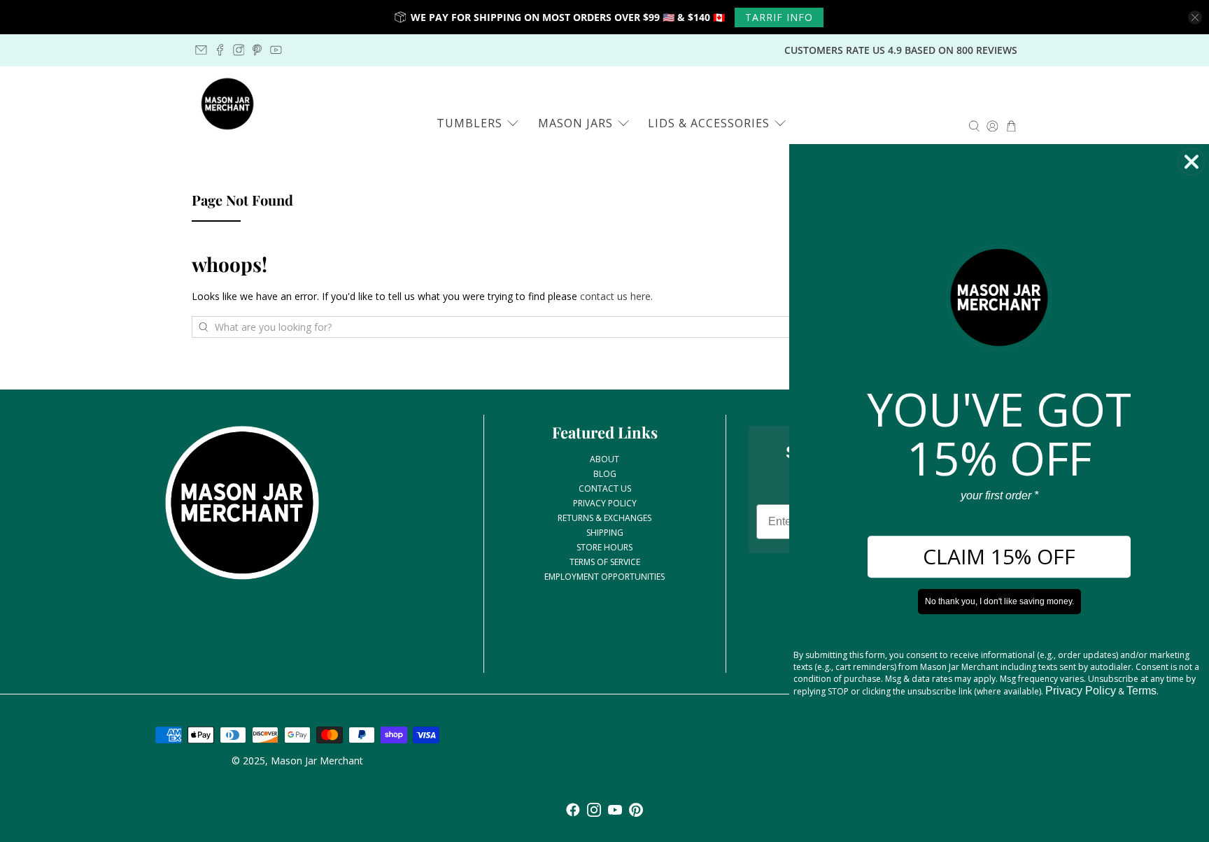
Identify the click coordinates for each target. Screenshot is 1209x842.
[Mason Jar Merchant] (227, 104)
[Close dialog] (1192, 162)
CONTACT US (605, 488)
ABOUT (604, 459)
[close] (1195, 17)
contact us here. (616, 296)
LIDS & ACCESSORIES (709, 123)
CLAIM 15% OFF (999, 557)
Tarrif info (779, 17)
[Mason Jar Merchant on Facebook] (220, 50)
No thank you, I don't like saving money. (999, 602)
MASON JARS (575, 123)
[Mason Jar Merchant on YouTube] (276, 50)
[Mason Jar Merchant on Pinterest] (257, 50)
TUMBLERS (469, 123)
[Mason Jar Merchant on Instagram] (239, 50)
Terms (1141, 691)
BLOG (604, 474)
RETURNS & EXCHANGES (604, 518)
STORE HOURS (604, 547)
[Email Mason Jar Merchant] (201, 50)
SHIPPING (604, 532)
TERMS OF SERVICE (605, 562)
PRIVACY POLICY (605, 503)
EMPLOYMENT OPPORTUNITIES (604, 577)
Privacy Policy (1080, 691)
